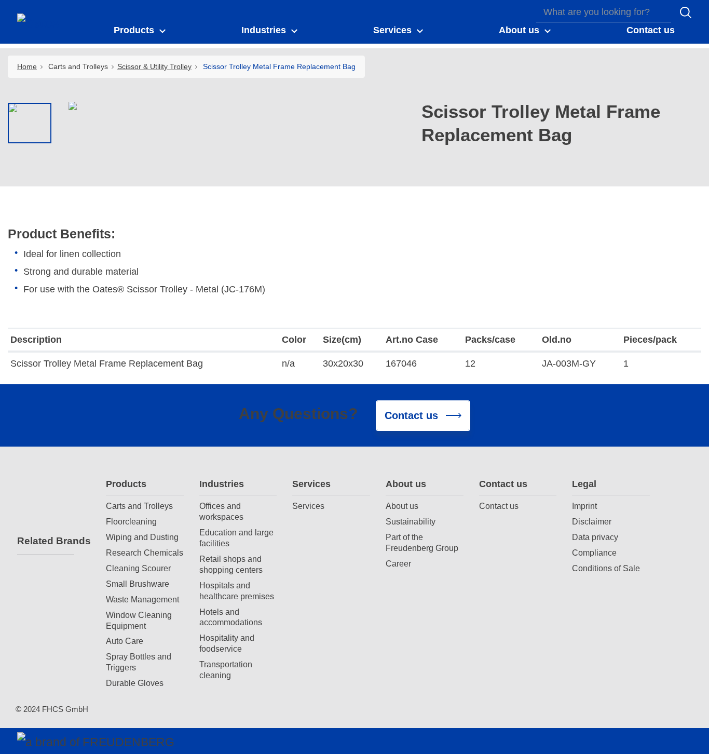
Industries (221, 484)
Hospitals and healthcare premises (236, 591)
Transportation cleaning (225, 669)
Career (398, 563)
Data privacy (595, 537)
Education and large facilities (236, 538)
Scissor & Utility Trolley (154, 66)
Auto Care (124, 640)
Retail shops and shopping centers (231, 564)
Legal (584, 484)
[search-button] (685, 12)
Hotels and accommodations (230, 617)
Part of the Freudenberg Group (422, 542)
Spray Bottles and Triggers (138, 662)
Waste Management (142, 599)
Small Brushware (137, 583)
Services (311, 484)
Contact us (503, 484)
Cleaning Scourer (138, 568)
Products (126, 484)
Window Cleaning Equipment (139, 620)
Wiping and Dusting (142, 537)
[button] (140, 31)
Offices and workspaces (221, 511)
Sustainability (410, 521)
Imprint (584, 505)
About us (406, 484)
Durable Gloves (134, 683)
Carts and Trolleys (139, 505)
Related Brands (45, 540)
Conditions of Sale (606, 568)
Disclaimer (591, 521)
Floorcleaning (131, 521)
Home (27, 66)
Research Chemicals (144, 552)
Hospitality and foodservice (226, 643)
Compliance (594, 552)
